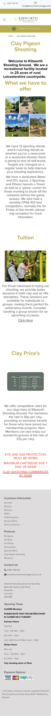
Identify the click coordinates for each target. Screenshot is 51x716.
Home (10, 36)
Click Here (25, 320)
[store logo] (25, 19)
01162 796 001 (12, 3)
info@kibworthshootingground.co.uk (24, 574)
